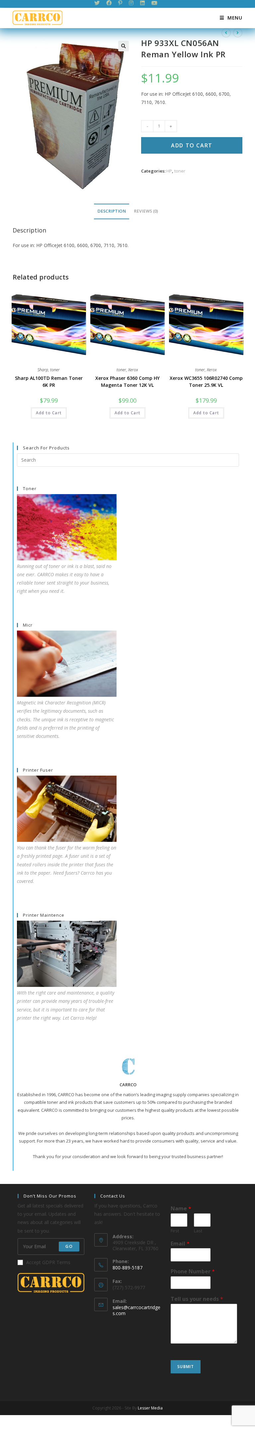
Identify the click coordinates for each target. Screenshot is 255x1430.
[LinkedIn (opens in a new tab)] (142, 3)
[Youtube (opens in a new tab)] (154, 3)
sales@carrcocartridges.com (136, 1310)
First (175, 1231)
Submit (185, 1366)
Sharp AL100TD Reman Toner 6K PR (49, 381)
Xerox (133, 370)
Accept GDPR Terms (48, 1262)
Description (111, 211)
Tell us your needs (197, 1299)
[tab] (111, 211)
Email (180, 1243)
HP (169, 171)
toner (179, 171)
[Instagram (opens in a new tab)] (131, 3)
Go (68, 1246)
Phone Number (193, 1271)
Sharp (43, 370)
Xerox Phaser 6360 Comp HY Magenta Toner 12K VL (127, 381)
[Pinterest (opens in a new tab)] (120, 3)
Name (181, 1208)
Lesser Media (150, 1408)
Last (198, 1231)
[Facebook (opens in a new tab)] (109, 3)
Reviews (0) (146, 211)
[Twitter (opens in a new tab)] (98, 3)
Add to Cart (191, 145)
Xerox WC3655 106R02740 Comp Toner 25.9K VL (206, 381)
